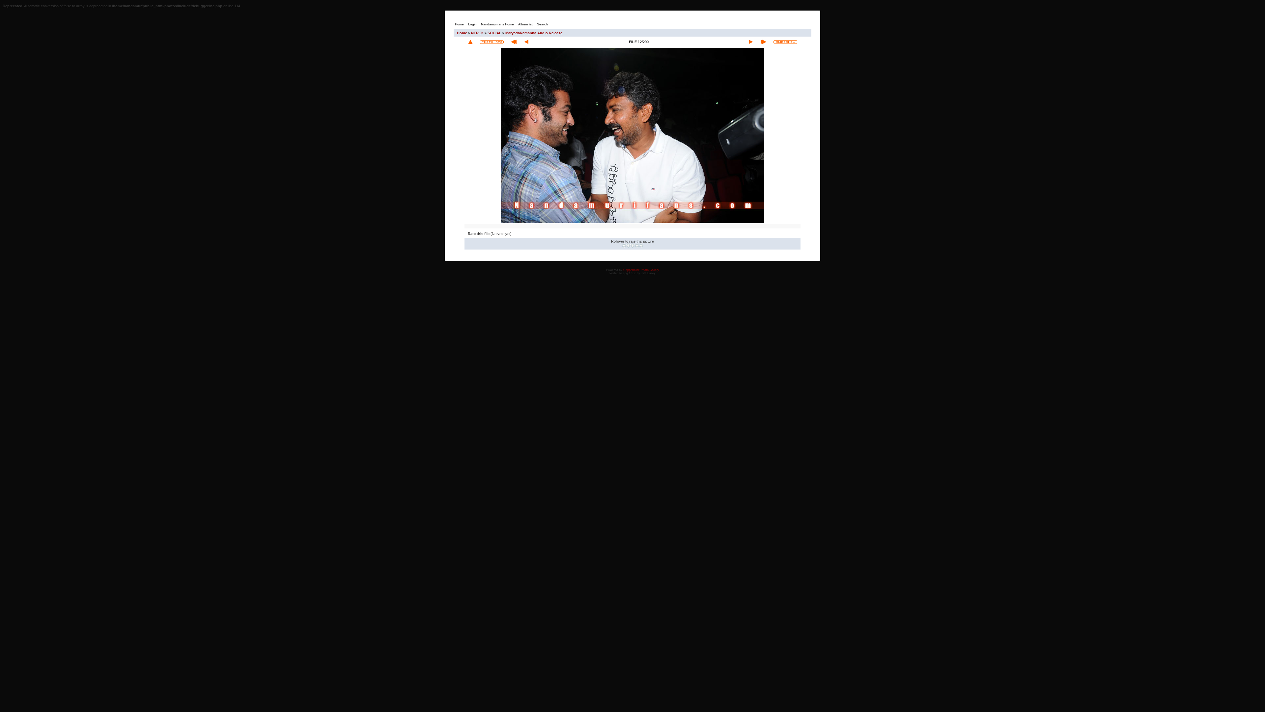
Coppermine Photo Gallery (641, 270)
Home (462, 33)
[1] (624, 245)
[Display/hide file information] (492, 42)
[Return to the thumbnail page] (470, 41)
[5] (641, 245)
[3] (633, 245)
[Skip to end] (763, 41)
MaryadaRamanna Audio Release (533, 33)
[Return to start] (513, 41)
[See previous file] (526, 41)
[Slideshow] (785, 42)
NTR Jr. (477, 33)
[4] (637, 245)
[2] (628, 245)
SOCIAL (494, 33)
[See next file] (751, 41)
